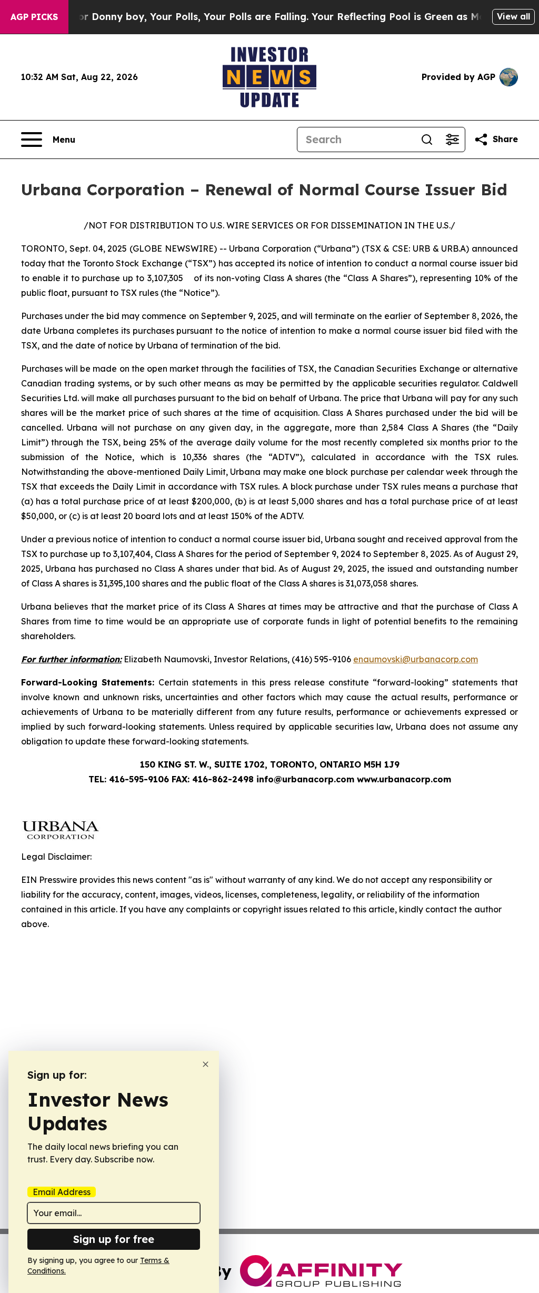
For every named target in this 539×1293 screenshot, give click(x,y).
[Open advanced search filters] (452, 139)
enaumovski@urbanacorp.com (415, 659)
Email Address (62, 1192)
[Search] (427, 139)
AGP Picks (34, 17)
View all (513, 16)
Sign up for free (113, 1239)
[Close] (206, 1064)
